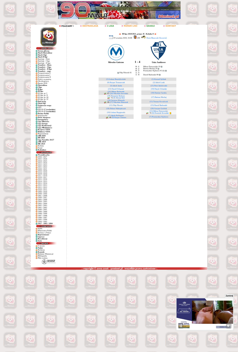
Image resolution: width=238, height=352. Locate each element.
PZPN (40, 229)
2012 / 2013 (42, 185)
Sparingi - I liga (44, 61)
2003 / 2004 (42, 203)
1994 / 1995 (42, 221)
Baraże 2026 (42, 83)
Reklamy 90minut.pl (45, 254)
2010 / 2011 (42, 189)
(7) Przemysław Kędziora (158, 117)
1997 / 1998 (42, 215)
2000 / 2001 (42, 209)
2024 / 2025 (42, 161)
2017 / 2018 (42, 175)
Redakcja (41, 250)
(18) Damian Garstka (159, 93)
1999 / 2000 (42, 211)
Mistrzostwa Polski (45, 231)
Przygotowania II (44, 77)
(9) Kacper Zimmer (119, 117)
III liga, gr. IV (43, 99)
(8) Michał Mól (119, 98)
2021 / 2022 (42, 167)
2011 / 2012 (42, 187)
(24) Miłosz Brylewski (116, 91)
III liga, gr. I (42, 93)
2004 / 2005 (42, 201)
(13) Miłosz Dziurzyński (159, 111)
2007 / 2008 (42, 195)
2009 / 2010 (42, 191)
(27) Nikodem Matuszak (119, 102)
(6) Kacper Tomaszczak (116, 82)
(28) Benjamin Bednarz (116, 96)
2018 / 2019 (42, 173)
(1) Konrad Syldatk (159, 79)
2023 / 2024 (42, 163)
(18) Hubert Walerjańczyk (116, 108)
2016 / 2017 (42, 177)
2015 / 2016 (42, 179)
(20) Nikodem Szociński (119, 93)
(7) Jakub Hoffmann (116, 115)
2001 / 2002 (42, 207)
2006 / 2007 (42, 197)
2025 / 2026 (42, 159)
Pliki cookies (42, 258)
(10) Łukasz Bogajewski (116, 112)
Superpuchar (42, 115)
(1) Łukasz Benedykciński (116, 79)
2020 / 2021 (42, 169)
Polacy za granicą (44, 79)
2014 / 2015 (42, 181)
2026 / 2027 (42, 157)
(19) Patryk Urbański (159, 89)
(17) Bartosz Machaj (158, 97)
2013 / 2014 (42, 183)
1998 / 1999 (42, 213)
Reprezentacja (43, 134)
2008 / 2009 (42, 193)
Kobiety (41, 146)
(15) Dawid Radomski (159, 105)
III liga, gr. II (43, 95)
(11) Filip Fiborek (116, 105)
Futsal (40, 148)
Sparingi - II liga (44, 63)
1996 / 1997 (42, 217)
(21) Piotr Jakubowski (159, 86)
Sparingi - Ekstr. (44, 59)
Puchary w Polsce (44, 233)
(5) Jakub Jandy (116, 86)
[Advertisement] (62, 294)
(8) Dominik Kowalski (160, 113)
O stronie (41, 246)
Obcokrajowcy (43, 81)
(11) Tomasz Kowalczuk (159, 101)
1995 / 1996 (42, 219)
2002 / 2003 (42, 205)
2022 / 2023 (42, 165)
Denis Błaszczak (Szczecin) (157, 38)
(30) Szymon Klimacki (116, 100)
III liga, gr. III (43, 97)
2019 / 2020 (42, 171)
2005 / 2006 (42, 199)
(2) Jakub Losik (159, 82)
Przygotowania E (44, 73)
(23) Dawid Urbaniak (116, 89)
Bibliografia (42, 256)
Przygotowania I (44, 75)
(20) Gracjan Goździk (159, 108)
